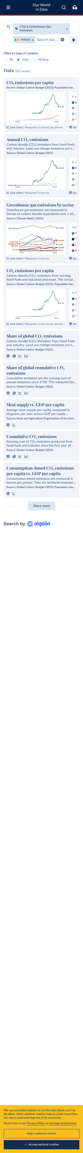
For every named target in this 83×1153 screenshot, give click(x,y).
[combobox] (63, 7)
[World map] (14, 356)
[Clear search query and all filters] (62, 40)
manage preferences (63, 1123)
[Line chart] (20, 356)
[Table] (8, 356)
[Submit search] (8, 26)
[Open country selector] (73, 40)
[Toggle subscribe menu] (74, 7)
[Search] (63, 7)
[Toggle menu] (8, 7)
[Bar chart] (26, 356)
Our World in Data (41, 7)
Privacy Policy (36, 1123)
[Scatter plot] (14, 424)
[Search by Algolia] (27, 525)
